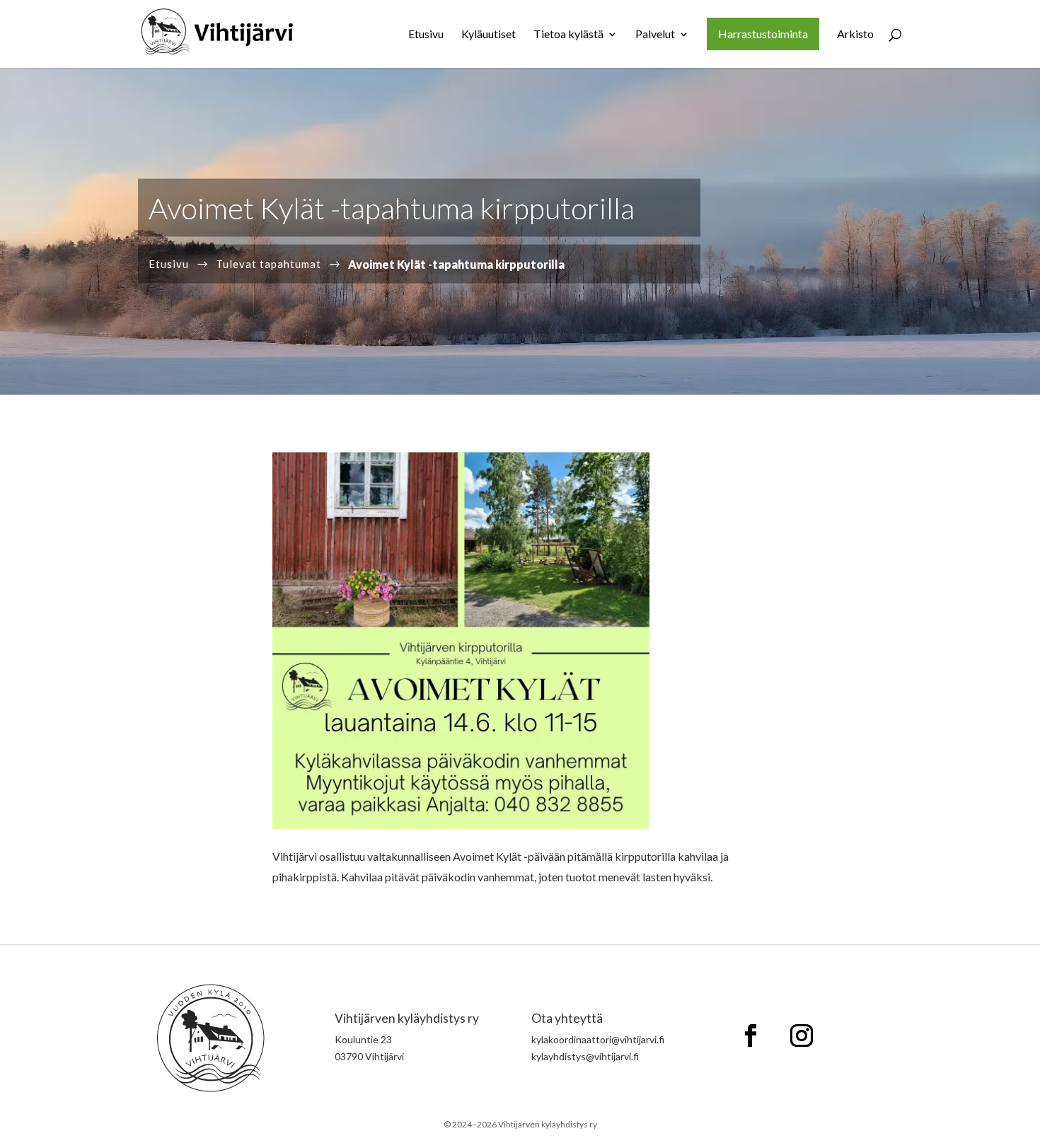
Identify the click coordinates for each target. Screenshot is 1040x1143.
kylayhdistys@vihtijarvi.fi (585, 1056)
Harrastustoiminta (763, 33)
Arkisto (855, 34)
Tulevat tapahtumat (268, 263)
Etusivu (426, 34)
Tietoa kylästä (568, 34)
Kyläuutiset (488, 34)
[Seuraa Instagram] (801, 1035)
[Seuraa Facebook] (750, 1035)
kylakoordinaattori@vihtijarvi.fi (597, 1039)
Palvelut (655, 34)
